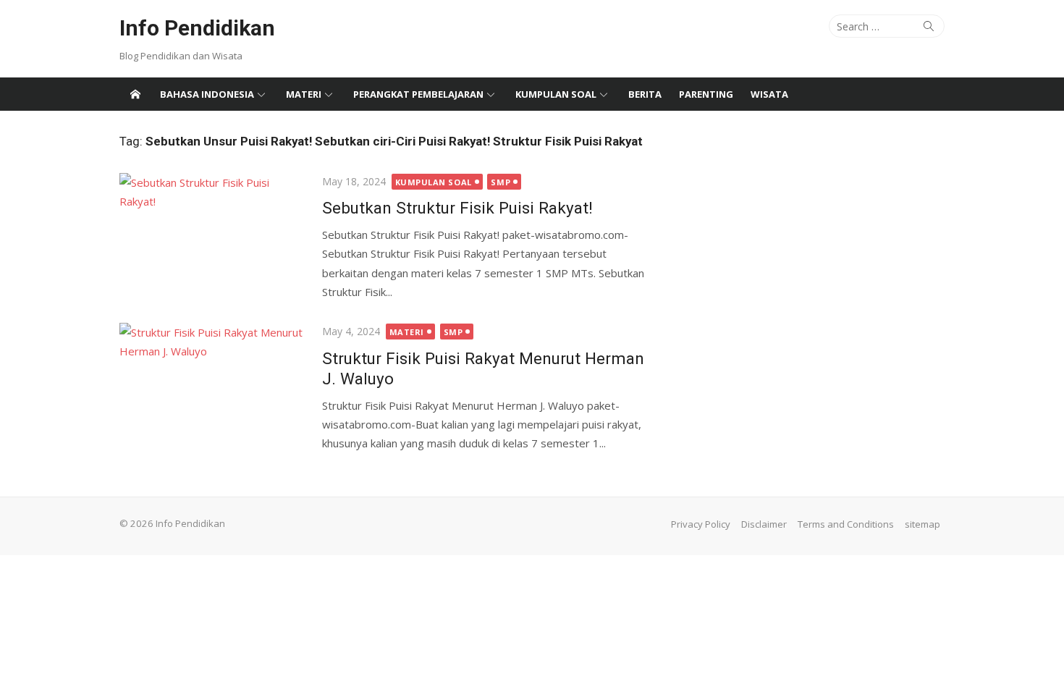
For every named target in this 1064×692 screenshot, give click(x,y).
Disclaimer (764, 524)
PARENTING (706, 94)
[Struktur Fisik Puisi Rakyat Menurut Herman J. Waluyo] (213, 384)
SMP (500, 182)
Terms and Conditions (846, 524)
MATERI (303, 94)
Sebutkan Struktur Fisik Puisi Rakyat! (457, 207)
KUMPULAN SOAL (555, 94)
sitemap (922, 524)
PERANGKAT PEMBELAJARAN (418, 94)
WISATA (769, 94)
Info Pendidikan (197, 28)
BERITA (645, 94)
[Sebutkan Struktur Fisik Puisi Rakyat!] (213, 234)
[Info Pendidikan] (135, 94)
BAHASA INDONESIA (207, 94)
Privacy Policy (700, 524)
